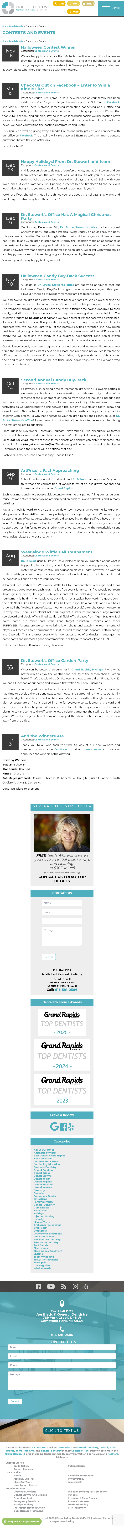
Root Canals (41, 1245)
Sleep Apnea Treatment (48, 1251)
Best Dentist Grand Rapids (49, 1155)
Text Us (75, 4)
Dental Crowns (42, 1175)
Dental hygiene (43, 1181)
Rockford (113, 1454)
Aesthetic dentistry (45, 1152)
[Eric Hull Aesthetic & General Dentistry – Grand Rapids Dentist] (24, 8)
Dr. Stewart (28, 561)
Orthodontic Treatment (48, 1233)
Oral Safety (40, 1230)
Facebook (113, 102)
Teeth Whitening (44, 1256)
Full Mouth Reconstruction (29, 1507)
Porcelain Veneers (44, 1236)
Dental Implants (43, 1184)
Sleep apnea (41, 1248)
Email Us (90, 4)
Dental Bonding (43, 1170)
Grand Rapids (64, 488)
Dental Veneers (43, 1187)
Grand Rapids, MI (15, 1454)
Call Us (60, 4)
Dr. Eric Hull (39, 1447)
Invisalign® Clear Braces (82, 1498)
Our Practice (13, 1472)
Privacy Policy (76, 1478)
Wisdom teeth (42, 1268)
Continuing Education (47, 1164)
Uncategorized (42, 1265)
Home (17, 1475)
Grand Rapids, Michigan (88, 669)
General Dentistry (44, 1204)
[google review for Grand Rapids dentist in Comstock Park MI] (55, 1130)
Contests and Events (46, 50)
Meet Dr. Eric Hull (24, 1478)
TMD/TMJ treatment (46, 1259)
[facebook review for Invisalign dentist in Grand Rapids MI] (64, 1130)
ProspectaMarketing (62, 1521)
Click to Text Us (62, 1431)
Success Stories (15, 1462)
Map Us (75, 12)
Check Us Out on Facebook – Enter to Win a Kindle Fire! (65, 87)
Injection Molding (44, 1216)
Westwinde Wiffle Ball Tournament (56, 552)
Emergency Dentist (45, 1196)
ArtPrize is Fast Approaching (50, 470)
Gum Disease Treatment (28, 1510)
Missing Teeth (42, 1222)
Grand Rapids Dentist (13, 26)
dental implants (25, 1450)
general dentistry (51, 1450)
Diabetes (39, 1193)
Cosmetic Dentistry (45, 1167)
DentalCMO (79, 1518)
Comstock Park (80, 1450)
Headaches (40, 1210)
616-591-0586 (66, 990)
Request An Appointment (24, 1521)
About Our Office (44, 1149)
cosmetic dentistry (87, 1447)
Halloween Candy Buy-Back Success (57, 276)
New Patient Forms (25, 1485)
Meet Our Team (23, 1482)
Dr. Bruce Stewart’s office (78, 227)
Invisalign (39, 1219)
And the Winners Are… (44, 736)
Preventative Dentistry (47, 1239)
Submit (49, 957)
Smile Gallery (21, 1466)
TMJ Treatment (77, 1507)
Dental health (42, 1178)
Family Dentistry (43, 1201)
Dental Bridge (42, 1173)
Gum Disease (41, 1207)
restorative (64, 1447)
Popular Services (15, 1488)
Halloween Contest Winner (48, 47)
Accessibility (75, 1482)
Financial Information (81, 1475)
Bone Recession (43, 1158)
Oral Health (40, 1227)
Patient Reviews (23, 1469)
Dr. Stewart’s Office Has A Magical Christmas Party (66, 216)
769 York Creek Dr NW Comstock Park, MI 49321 (62, 1319)
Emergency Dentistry (26, 1501)
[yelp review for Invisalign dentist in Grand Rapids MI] (71, 1130)
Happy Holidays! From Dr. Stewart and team (65, 161)
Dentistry (39, 1190)
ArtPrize (78, 479)
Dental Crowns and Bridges (30, 1494)
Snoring (38, 1253)
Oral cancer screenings (47, 1225)
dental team (92, 749)
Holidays (39, 1213)
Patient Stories (76, 1466)
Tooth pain (40, 1262)
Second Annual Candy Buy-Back (54, 380)
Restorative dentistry (46, 1242)
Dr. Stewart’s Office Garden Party (54, 660)
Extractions (40, 1199)
